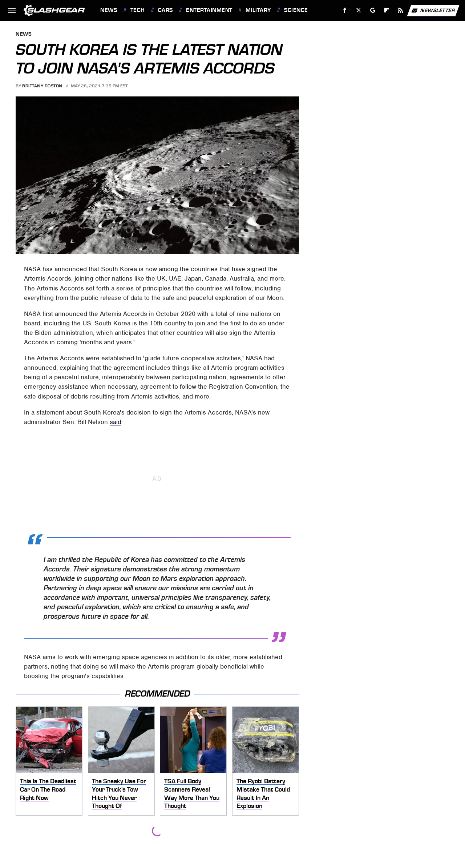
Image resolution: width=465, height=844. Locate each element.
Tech (137, 10)
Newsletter (438, 10)
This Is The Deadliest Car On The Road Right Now (48, 789)
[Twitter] (358, 10)
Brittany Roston (42, 85)
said (115, 422)
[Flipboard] (386, 10)
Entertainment (209, 10)
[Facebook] (345, 10)
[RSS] (400, 10)
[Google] (373, 10)
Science (296, 10)
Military (258, 10)
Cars (165, 10)
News (108, 10)
